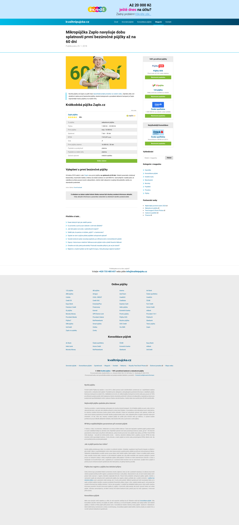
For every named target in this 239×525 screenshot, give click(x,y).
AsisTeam (123, 294)
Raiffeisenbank (98, 320)
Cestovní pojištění (151, 213)
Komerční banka (125, 310)
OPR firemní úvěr (98, 314)
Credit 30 (69, 300)
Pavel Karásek (78, 187)
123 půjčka (69, 290)
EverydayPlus (97, 304)
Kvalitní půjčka (105, 371)
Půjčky (147, 193)
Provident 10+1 (151, 314)
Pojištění (148, 187)
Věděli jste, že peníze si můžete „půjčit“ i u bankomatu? (86, 232)
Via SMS (122, 327)
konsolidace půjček (145, 500)
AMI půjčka (69, 294)
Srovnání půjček (128, 22)
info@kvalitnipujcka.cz (136, 271)
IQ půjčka (69, 310)
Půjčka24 (149, 317)
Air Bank (149, 290)
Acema (122, 290)
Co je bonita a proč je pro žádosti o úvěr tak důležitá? (85, 226)
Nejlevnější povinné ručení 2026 (155, 206)
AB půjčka (96, 290)
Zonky (95, 330)
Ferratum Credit (71, 307)
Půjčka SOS (123, 317)
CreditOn (149, 297)
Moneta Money (71, 314)
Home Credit (150, 307)
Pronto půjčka (124, 314)
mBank (148, 310)
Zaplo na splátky (71, 330)
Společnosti (98, 366)
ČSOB (148, 300)
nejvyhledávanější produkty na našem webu (107, 94)
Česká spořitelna (151, 294)
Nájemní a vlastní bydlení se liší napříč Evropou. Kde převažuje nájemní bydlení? (94, 249)
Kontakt (168, 22)
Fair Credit (149, 304)
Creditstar (123, 300)
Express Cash (124, 304)
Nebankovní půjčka (151, 208)
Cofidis (68, 297)
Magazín (158, 22)
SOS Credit (123, 324)
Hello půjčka (124, 307)
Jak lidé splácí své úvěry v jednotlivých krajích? (83, 229)
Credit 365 (96, 300)
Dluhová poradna (155, 366)
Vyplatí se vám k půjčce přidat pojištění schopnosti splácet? (87, 235)
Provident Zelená (98, 317)
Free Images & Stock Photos (154, 210)
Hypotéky (148, 170)
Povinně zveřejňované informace (144, 375)
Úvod (116, 22)
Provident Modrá (71, 317)
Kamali (95, 310)
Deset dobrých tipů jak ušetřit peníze (79, 222)
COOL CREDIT (97, 297)
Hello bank (69, 346)
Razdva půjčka (124, 320)
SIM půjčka (69, 324)
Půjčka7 (68, 320)
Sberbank (149, 320)
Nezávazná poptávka (158, 77)
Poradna (147, 190)
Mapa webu (169, 366)
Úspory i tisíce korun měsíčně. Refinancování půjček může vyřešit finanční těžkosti (95, 242)
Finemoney (96, 307)
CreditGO (122, 297)
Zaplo (86, 175)
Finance (147, 215)
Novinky (147, 183)
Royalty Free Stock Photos (137, 366)
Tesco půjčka (150, 324)
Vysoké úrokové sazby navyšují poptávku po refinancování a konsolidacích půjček (95, 239)
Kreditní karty (149, 177)
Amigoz (95, 294)
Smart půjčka (97, 324)
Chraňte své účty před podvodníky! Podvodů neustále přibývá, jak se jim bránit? (94, 245)
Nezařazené (149, 180)
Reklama (123, 366)
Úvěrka (95, 327)
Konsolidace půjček (144, 22)
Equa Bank (69, 304)
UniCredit (69, 327)
